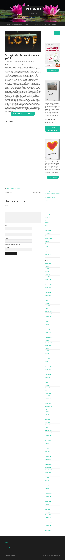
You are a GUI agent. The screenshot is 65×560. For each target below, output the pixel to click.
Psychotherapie (48, 238)
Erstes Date (47, 217)
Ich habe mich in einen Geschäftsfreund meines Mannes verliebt (52, 199)
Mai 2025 (47, 303)
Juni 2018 (47, 504)
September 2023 (48, 342)
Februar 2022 (48, 393)
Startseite (7, 24)
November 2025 (48, 287)
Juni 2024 (47, 324)
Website (6, 238)
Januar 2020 (48, 459)
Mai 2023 (47, 353)
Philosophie (47, 235)
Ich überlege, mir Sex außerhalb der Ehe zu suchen (52, 194)
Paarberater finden (38, 24)
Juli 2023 (47, 348)
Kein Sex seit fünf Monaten (51, 202)
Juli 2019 (47, 475)
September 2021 (48, 406)
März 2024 (47, 329)
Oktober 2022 (48, 372)
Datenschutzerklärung (9, 547)
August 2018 (48, 501)
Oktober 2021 (48, 403)
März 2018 (47, 512)
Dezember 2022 (48, 366)
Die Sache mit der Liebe (50, 187)
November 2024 (48, 313)
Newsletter (27, 24)
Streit (46, 243)
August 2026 (48, 263)
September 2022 (48, 374)
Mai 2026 (47, 271)
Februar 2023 (48, 361)
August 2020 (48, 440)
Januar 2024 (48, 334)
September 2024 (48, 319)
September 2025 (48, 292)
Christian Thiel (19, 61)
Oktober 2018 (48, 496)
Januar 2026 (48, 282)
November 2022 (48, 369)
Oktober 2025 (48, 290)
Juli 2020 (47, 443)
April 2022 (47, 387)
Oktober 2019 (48, 467)
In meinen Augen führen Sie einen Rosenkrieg (52, 190)
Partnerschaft (13, 188)
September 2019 (48, 469)
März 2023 (47, 358)
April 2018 (47, 509)
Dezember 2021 (48, 398)
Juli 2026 (47, 266)
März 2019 (47, 485)
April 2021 (47, 419)
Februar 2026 (48, 279)
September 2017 (48, 528)
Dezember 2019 (48, 461)
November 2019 (48, 464)
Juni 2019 (47, 477)
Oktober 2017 (48, 525)
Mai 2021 (47, 417)
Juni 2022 (47, 382)
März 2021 (47, 422)
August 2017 (48, 530)
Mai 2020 (47, 448)
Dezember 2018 (48, 491)
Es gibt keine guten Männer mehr (34, 193)
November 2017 (48, 522)
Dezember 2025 (48, 284)
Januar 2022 (48, 395)
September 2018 (48, 498)
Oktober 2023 (48, 340)
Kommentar (7, 210)
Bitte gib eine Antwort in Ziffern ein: (12, 244)
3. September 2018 (9, 61)
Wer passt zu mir (48, 254)
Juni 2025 (47, 300)
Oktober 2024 (48, 316)
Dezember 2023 (48, 337)
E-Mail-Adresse (8, 231)
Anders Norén (52, 555)
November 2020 (48, 432)
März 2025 (47, 305)
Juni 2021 (47, 414)
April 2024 (47, 327)
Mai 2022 (47, 385)
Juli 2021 (47, 411)
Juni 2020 (47, 446)
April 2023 (47, 356)
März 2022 (47, 390)
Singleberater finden (50, 24)
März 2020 (47, 454)
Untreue (47, 249)
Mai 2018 (47, 506)
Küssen (46, 225)
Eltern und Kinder (49, 214)
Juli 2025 (47, 297)
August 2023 (48, 345)
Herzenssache (32, 9)
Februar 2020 (48, 456)
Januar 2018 (48, 517)
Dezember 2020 (48, 430)
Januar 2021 (48, 427)
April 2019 (47, 483)
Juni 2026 (47, 268)
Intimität (8, 188)
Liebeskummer (48, 227)
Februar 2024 (48, 332)
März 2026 (47, 276)
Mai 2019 (47, 480)
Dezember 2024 (48, 311)
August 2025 (48, 295)
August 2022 (48, 377)
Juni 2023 (47, 350)
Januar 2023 (48, 364)
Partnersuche (48, 233)
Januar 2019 (48, 488)
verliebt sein (47, 251)
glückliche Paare (48, 220)
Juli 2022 (47, 379)
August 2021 (48, 409)
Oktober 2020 (48, 435)
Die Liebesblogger (17, 24)
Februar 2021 (48, 424)
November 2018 (48, 493)
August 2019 (48, 472)
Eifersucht (47, 212)
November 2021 (48, 401)
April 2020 (47, 451)
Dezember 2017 (48, 520)
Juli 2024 (47, 321)
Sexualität (18, 188)
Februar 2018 (48, 514)
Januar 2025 (48, 308)
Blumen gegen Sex (9, 193)
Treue (46, 246)
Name (6, 225)
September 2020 (48, 438)
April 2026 (47, 274)
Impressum (7, 545)
